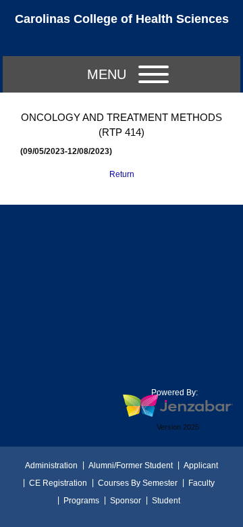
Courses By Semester (138, 483)
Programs (81, 500)
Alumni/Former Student (130, 465)
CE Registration (58, 483)
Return (121, 174)
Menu (106, 74)
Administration (51, 465)
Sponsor (125, 500)
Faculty (201, 483)
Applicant (201, 465)
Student (166, 500)
